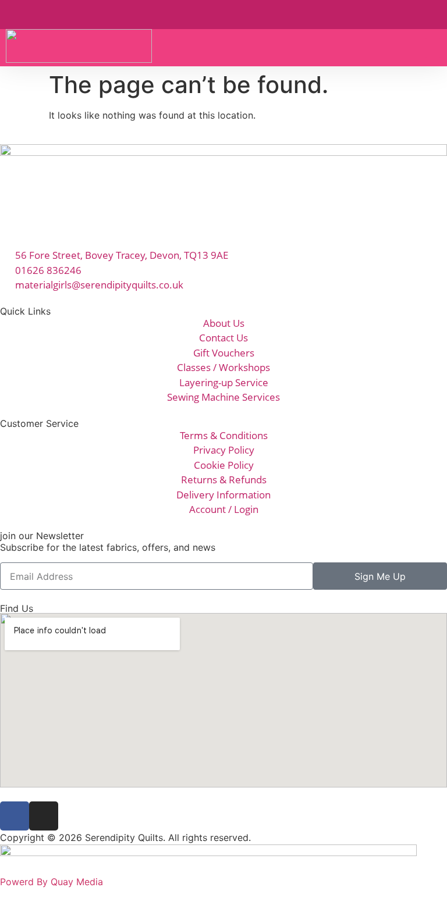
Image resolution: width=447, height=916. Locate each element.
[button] (433, 48)
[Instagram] (43, 816)
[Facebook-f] (14, 816)
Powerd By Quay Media (53, 882)
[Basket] (409, 14)
